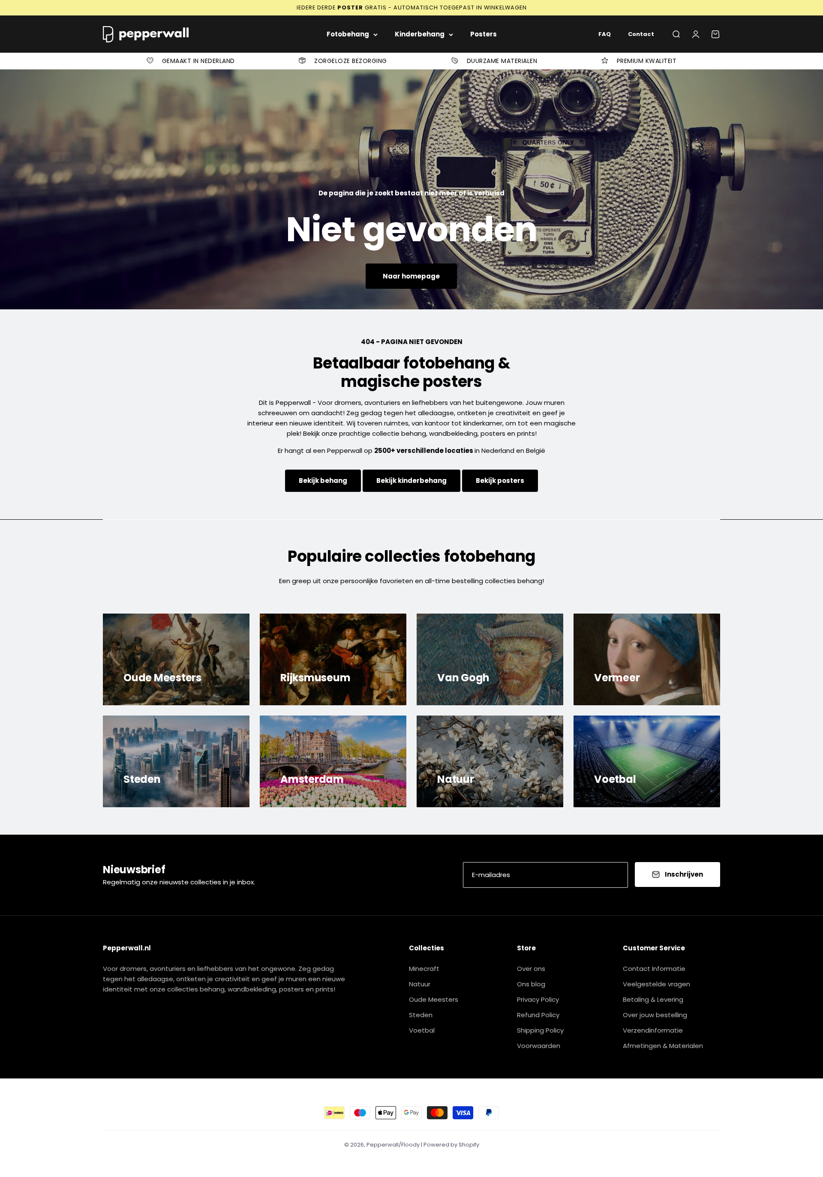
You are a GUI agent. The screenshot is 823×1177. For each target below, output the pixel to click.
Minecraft (424, 968)
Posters (483, 34)
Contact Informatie (654, 968)
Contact (641, 34)
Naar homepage (411, 276)
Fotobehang (348, 34)
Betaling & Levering (653, 999)
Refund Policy (538, 1014)
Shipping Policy (540, 1030)
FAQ (604, 34)
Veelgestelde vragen (656, 983)
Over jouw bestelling (655, 1014)
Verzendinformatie (653, 1030)
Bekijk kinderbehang (411, 480)
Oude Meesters (433, 999)
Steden (421, 1014)
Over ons (531, 968)
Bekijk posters (500, 480)
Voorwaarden (538, 1045)
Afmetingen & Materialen (663, 1045)
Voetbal (422, 1030)
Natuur (419, 983)
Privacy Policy (538, 999)
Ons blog (531, 983)
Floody (410, 1145)
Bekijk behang (323, 480)
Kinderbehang (420, 34)
